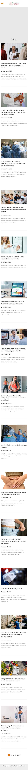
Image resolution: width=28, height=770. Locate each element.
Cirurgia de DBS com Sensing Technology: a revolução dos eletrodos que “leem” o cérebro (13, 163)
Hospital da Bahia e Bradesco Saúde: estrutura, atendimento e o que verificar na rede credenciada (13, 112)
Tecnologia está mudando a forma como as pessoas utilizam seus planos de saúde (13, 66)
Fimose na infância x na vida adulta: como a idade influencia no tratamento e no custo (13, 210)
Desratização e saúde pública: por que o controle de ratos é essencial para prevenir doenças (13, 634)
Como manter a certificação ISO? (11, 588)
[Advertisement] (14, 23)
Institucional (14, 768)
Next (18, 755)
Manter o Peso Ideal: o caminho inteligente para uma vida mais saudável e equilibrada (13, 398)
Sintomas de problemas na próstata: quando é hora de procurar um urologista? (12, 728)
